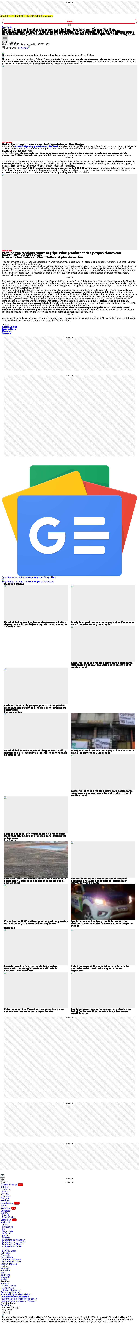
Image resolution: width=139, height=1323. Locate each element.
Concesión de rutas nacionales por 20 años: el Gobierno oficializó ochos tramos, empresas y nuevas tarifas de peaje (99, 880)
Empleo (4, 1284)
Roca (3, 1273)
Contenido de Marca (11, 1262)
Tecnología (7, 1231)
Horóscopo (7, 1227)
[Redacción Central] (5, 36)
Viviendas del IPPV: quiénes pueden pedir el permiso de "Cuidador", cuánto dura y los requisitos (36, 922)
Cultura (4, 1213)
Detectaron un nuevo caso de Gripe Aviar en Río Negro (43, 144)
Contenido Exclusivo (11, 1260)
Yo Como (6, 1233)
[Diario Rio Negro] (3, 1315)
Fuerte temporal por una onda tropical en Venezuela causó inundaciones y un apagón (102, 623)
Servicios (5, 1200)
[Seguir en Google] (3, 57)
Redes (4, 1206)
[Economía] (69, 25)
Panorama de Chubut (12, 1244)
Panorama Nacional (12, 1246)
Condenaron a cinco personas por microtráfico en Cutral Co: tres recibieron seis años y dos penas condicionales (101, 1011)
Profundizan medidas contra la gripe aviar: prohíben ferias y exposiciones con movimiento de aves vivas (61, 254)
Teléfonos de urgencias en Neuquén (19, 1301)
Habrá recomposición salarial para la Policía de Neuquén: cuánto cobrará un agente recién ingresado (100, 968)
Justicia (5, 1192)
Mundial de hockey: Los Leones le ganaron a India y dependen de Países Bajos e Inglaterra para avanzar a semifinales (35, 624)
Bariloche (5, 1275)
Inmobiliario (7, 1257)
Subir (5, 1312)
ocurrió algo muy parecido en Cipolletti (36, 146)
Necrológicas (7, 1288)
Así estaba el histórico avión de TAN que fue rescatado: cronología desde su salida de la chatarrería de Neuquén (30, 968)
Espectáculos (8, 1217)
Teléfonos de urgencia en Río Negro (19, 1299)
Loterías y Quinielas (10, 1290)
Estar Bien (8, 1220)
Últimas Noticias (11, 1184)
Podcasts (5, 1255)
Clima (4, 1225)
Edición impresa (9, 1264)
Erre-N (5, 1215)
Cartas (5, 1249)
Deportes (5, 1211)
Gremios (6, 1189)
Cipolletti (5, 1277)
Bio (3, 1229)
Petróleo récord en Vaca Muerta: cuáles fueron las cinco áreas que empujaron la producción (34, 1010)
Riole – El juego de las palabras (16, 1294)
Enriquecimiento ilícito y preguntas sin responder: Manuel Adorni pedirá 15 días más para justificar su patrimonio (35, 707)
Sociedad (5, 1222)
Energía (5, 1194)
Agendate (8, 1208)
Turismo (5, 1198)
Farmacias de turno (10, 1292)
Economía (7, 27)
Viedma (4, 1279)
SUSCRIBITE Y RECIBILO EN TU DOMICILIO (26, 16)
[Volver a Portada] (69, 21)
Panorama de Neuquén (13, 1240)
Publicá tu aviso (8, 1286)
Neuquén (5, 1268)
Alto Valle (5, 1270)
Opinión (5, 1236)
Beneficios (6, 1305)
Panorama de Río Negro (14, 1242)
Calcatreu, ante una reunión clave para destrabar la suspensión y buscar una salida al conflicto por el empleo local (102, 665)
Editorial (6, 1238)
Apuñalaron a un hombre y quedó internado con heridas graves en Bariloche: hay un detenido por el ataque (102, 923)
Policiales (5, 1253)
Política (4, 1187)
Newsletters (10, 1203)
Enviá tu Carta (9, 1251)
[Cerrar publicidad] (2, 1176)
